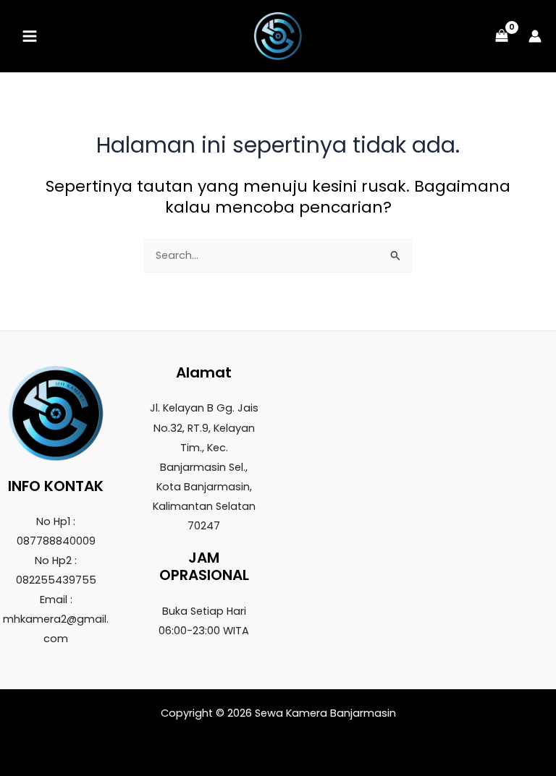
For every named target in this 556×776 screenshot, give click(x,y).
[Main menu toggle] (29, 36)
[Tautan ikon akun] (535, 36)
